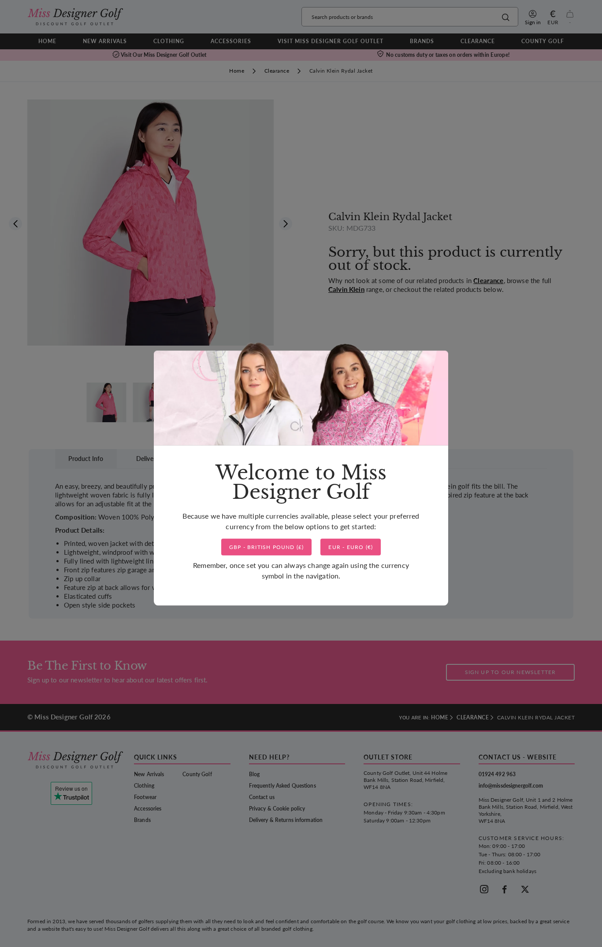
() (266, 547)
